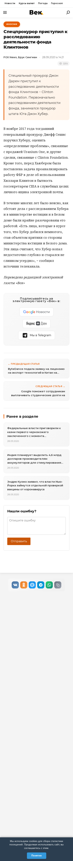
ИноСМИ (11, 24)
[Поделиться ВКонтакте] (15, 584)
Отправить (19, 541)
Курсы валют (27, 3)
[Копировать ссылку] (57, 584)
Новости (10, 3)
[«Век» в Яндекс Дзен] (36, 323)
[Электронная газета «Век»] (36, 12)
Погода (42, 3)
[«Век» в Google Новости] (36, 311)
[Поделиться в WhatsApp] (49, 584)
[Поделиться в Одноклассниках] (23, 584)
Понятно (36, 855)
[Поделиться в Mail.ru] (32, 584)
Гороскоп (57, 3)
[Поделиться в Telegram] (40, 584)
